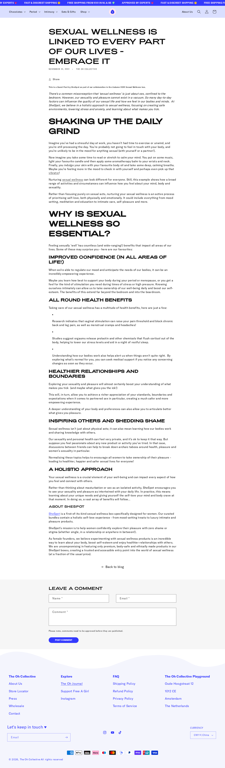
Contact (14, 713)
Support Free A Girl (75, 691)
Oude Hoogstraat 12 (179, 684)
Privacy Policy (123, 699)
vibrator (54, 173)
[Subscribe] (66, 737)
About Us (15, 684)
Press (13, 699)
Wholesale (16, 706)
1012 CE (170, 691)
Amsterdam (173, 699)
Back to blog (114, 567)
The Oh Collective (30, 759)
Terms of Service (125, 706)
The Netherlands (177, 706)
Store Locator (18, 691)
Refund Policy (123, 691)
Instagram (68, 699)
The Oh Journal (72, 684)
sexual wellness (72, 179)
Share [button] (56, 79)
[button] (17, 11)
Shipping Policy (124, 684)
